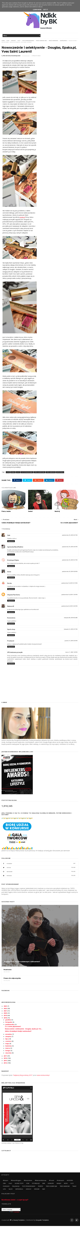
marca (7, 1048)
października (10, 1024)
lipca (7, 1039)
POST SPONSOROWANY (28, 40)
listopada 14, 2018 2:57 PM (70, 629)
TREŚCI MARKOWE (53, 40)
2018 (5, 1018)
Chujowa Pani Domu (13, 595)
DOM (27, 1183)
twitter (41, 867)
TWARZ (74, 1186)
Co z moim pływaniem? (13, 1026)
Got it (45, 9)
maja (7, 1043)
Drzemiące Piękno (13, 560)
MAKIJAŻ (13, 40)
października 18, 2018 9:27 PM (69, 560)
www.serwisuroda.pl (43, 1075)
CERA (7, 40)
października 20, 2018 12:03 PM (69, 606)
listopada (8, 1022)
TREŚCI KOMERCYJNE (41, 40)
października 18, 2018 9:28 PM (69, 571)
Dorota (9, 583)
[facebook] (72, 1220)
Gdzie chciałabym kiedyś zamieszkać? (18, 1031)
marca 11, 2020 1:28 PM (71, 652)
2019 (5, 1015)
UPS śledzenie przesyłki (15, 652)
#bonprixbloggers (16, 1180)
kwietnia (8, 1046)
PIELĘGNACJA (15, 1186)
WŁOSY (11, 1189)
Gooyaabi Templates (42, 1220)
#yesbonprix (60, 1180)
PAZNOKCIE (6, 1186)
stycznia (8, 1053)
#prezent (51, 1180)
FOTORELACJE (36, 1183)
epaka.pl (22, 217)
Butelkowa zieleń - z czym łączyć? (15, 1200)
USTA (4, 1189)
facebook (41, 863)
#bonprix (5, 1180)
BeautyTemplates (19, 1220)
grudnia (8, 1020)
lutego (7, 1050)
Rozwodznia (11, 618)
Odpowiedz (11, 541)
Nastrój (57, 511)
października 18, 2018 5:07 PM (69, 535)
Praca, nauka (6, 511)
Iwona (9, 571)
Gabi (8, 535)
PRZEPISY (40, 1186)
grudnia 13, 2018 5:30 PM (71, 640)
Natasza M (10, 606)
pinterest (41, 875)
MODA (66, 1183)
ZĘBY (43, 1189)
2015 (5, 1060)
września (8, 1034)
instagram (41, 871)
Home (3, 40)
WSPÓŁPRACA (63, 40)
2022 (5, 1008)
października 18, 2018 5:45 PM (69, 546)
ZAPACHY (28, 1189)
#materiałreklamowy (40, 1180)
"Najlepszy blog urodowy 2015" (23, 1075)
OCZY (19, 40)
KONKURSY (51, 1183)
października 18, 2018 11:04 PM (69, 594)
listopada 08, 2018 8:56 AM (70, 617)
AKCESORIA (70, 1180)
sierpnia (8, 1036)
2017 (5, 1056)
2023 (5, 1006)
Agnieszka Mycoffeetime (15, 547)
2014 (5, 1063)
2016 (5, 1058)
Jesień (30, 511)
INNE (43, 1183)
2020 (5, 1013)
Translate (16, 1212)
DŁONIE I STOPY (19, 1183)
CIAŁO (10, 1183)
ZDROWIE (36, 1189)
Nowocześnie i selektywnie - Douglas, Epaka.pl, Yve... (23, 1029)
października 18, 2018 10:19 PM (69, 583)
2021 (5, 1011)
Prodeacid (10, 641)
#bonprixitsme (28, 1180)
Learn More (37, 9)
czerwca (8, 1041)
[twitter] (77, 1220)
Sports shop (11, 629)
